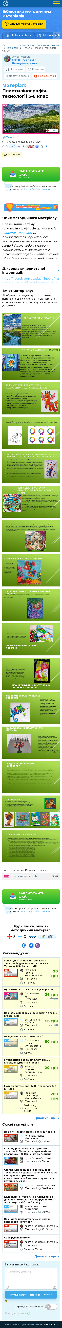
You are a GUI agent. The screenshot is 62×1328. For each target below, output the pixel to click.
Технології (12, 47)
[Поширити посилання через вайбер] (37, 945)
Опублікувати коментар (31, 1294)
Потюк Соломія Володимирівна (24, 61)
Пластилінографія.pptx (24, 876)
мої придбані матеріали (35, 189)
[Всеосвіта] (5, 3)
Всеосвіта (8, 45)
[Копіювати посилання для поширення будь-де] (24, 945)
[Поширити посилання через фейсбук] (31, 945)
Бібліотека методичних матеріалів (38, 45)
